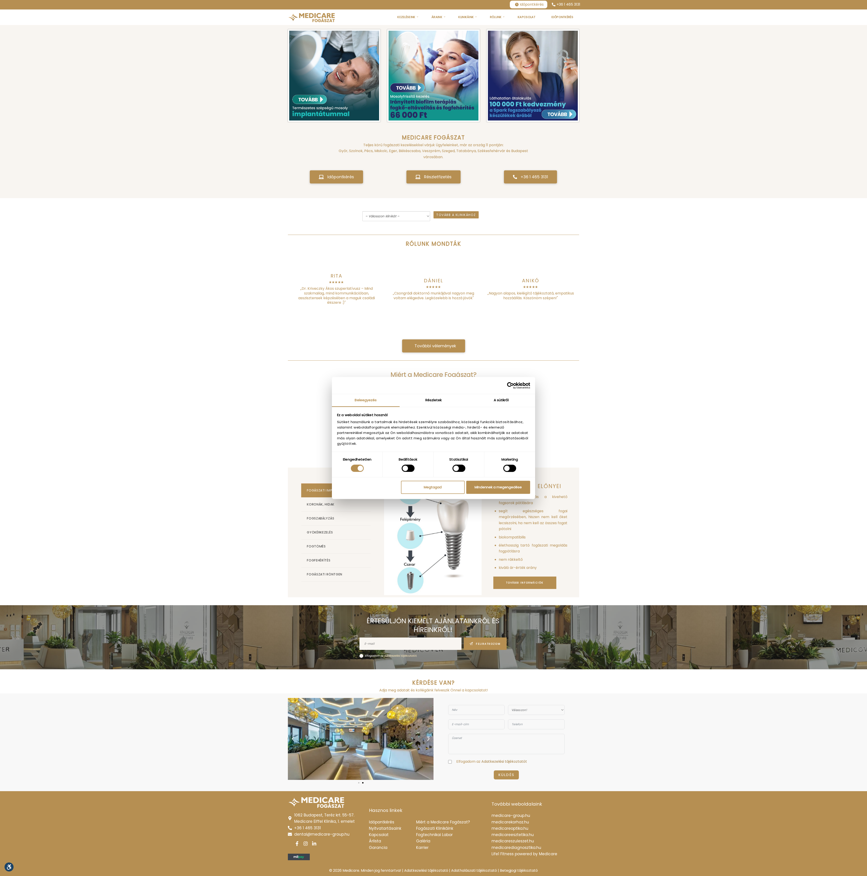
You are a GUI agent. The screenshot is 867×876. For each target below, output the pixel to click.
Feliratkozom (488, 644)
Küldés (506, 774)
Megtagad (433, 487)
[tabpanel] (481, 532)
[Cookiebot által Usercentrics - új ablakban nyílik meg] (510, 385)
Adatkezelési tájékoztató (426, 870)
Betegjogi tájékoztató (519, 870)
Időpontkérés (532, 4)
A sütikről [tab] (501, 400)
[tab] (336, 504)
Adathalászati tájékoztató (474, 870)
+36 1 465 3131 (568, 4)
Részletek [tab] (433, 400)
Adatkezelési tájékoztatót (400, 655)
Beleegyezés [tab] (366, 400)
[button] (336, 176)
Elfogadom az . (391, 656)
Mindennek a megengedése (498, 487)
